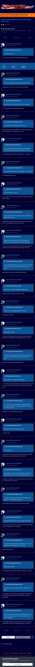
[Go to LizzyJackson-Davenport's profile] (3, 44)
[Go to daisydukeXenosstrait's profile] (3, 74)
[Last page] (33, 37)
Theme (6, 653)
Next (29, 37)
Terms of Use (24, 660)
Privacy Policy (14, 653)
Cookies (29, 653)
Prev (5, 37)
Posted (11, 45)
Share (8, 637)
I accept (18, 664)
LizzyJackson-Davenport (14, 44)
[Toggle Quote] (5, 50)
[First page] (2, 37)
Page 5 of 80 (17, 37)
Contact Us (22, 653)
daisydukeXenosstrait (9, 28)
